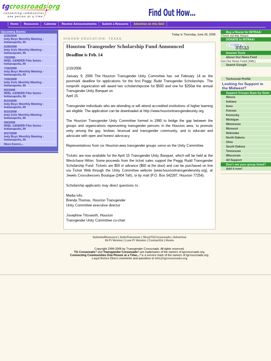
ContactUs (155, 240)
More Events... (14, 144)
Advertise (179, 237)
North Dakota (235, 137)
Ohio (229, 142)
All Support (234, 159)
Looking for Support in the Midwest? (242, 86)
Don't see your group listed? (246, 164)
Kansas (231, 110)
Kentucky (232, 115)
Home (14, 23)
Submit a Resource (115, 23)
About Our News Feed (241, 57)
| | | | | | (139, 238)
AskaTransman (130, 237)
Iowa (229, 106)
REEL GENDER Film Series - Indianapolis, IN (23, 60)
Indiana (231, 101)
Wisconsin (233, 155)
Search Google (236, 64)
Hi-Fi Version (114, 240)
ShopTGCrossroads (157, 237)
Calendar (50, 23)
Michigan (232, 119)
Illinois (230, 97)
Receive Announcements (79, 23)
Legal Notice (100, 258)
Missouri (232, 128)
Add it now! (234, 168)
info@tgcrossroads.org (171, 258)
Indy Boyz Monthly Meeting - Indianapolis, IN (24, 39)
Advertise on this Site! (149, 23)
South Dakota (235, 146)
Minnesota (233, 124)
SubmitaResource (105, 237)
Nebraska (232, 133)
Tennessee (233, 150)
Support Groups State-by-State (247, 92)
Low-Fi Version (135, 240)
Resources (31, 23)
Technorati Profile (238, 78)
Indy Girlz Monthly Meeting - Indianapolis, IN (23, 49)
